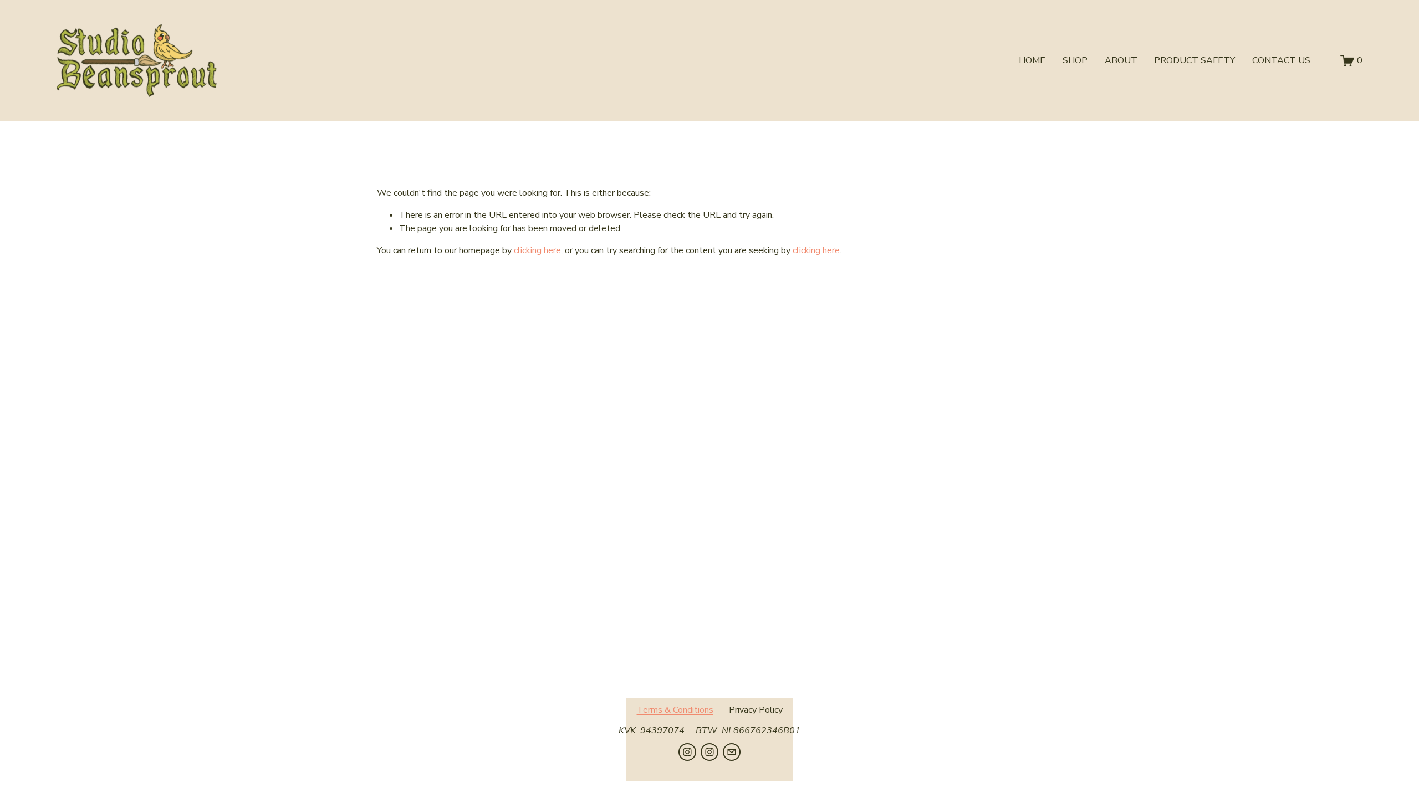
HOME (1032, 60)
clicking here (537, 250)
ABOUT (1121, 60)
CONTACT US (1281, 60)
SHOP (1075, 60)
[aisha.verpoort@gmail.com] (732, 752)
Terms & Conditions (675, 710)
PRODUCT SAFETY (1194, 60)
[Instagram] (687, 752)
